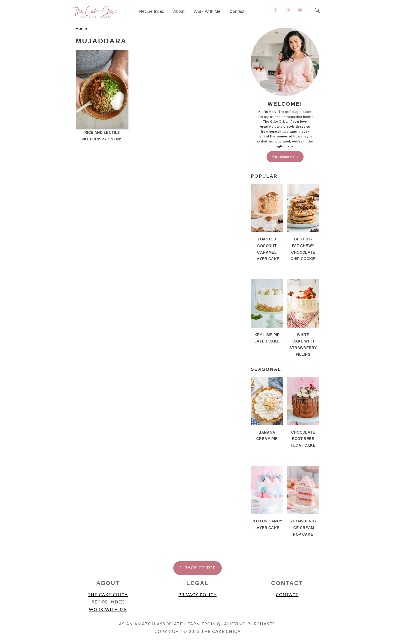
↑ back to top (197, 568)
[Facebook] (275, 10)
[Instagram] (288, 10)
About (178, 11)
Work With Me (207, 11)
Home (81, 28)
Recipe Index (151, 11)
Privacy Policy (198, 595)
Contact (237, 11)
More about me (283, 156)
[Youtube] (300, 10)
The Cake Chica (108, 595)
